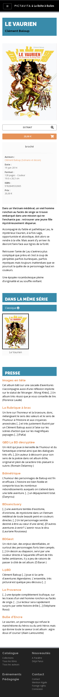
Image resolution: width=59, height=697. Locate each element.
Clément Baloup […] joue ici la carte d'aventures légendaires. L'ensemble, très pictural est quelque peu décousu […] (26, 578)
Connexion (37, 689)
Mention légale (39, 682)
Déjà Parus (37, 661)
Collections (8, 657)
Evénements (11, 674)
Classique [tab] (11, 308)
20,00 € (27, 136)
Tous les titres (9, 661)
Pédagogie (10, 679)
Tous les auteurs (10, 664)
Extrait (27, 127)
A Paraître (37, 657)
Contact (36, 679)
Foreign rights (39, 685)
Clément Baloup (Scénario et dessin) (23, 160)
